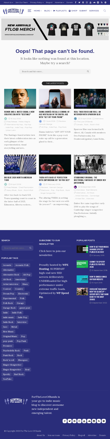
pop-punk (8, 341)
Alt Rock (7, 279)
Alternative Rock (11, 274)
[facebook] (75, 2)
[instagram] (87, 2)
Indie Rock (8, 322)
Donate (69, 2)
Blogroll (49, 2)
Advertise (58, 2)
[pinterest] (83, 2)
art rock (90, 193)
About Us (7, 2)
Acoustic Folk (22, 265)
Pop (52, 190)
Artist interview (81, 196)
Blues (25, 284)
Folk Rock (8, 303)
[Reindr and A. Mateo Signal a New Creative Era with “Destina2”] (20, 99)
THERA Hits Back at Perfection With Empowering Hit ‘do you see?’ (54, 178)
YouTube (7, 379)
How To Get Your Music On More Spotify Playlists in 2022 (99, 249)
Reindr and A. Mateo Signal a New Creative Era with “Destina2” (19, 113)
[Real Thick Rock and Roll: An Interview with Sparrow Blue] (90, 99)
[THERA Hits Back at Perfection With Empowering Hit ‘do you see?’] (55, 164)
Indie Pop (9, 127)
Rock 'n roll (8, 360)
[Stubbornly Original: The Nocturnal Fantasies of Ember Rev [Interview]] (90, 164)
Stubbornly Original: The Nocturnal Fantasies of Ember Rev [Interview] (90, 180)
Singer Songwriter (48, 193)
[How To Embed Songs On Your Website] (82, 279)
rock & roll (28, 190)
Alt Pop (44, 127)
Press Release (12, 106)
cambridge (94, 196)
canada (79, 124)
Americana (20, 279)
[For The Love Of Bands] (13, 10)
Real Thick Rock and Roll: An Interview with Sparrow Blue (87, 113)
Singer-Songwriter (12, 365)
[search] (104, 10)
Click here (45, 251)
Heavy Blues (11, 190)
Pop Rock (62, 127)
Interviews (81, 106)
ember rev (80, 198)
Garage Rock (9, 308)
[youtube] (90, 2)
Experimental (9, 298)
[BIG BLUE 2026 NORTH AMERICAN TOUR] (20, 164)
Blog (47, 10)
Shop (74, 10)
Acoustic (7, 265)
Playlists (61, 10)
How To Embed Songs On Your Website (98, 278)
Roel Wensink (91, 190)
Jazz (5, 327)
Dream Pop (8, 293)
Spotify (6, 374)
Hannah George (45, 124)
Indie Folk (17, 312)
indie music (8, 317)
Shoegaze (23, 360)
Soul (27, 369)
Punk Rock (8, 355)
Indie (5, 312)
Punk (26, 350)
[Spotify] (105, 2)
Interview (90, 198)
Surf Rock (18, 374)
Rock (86, 124)
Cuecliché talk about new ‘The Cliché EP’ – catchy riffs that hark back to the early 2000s (99, 294)
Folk (22, 298)
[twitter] (79, 2)
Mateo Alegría (24, 121)
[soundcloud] (94, 2)
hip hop (27, 124)
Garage (20, 303)
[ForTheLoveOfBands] (16, 400)
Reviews (45, 106)
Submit (83, 10)
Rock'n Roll (94, 124)
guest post (25, 308)
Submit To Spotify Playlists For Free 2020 (97, 264)
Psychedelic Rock (11, 350)
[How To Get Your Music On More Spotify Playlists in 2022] (82, 249)
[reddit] (98, 2)
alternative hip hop (14, 124)
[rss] (102, 2)
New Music (8, 331)
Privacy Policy (36, 2)
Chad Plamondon (26, 187)
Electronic (45, 190)
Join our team (21, 2)
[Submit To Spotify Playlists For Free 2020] (82, 264)
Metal (14, 327)
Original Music (10, 336)
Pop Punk (21, 341)
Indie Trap (19, 127)
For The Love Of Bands (83, 121)
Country (19, 289)
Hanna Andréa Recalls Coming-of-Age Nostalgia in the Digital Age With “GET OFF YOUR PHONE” (54, 114)
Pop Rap (28, 127)
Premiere (7, 346)
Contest (7, 289)
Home (37, 10)
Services (94, 10)
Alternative (80, 193)
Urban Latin (11, 130)
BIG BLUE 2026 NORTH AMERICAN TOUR (18, 178)
